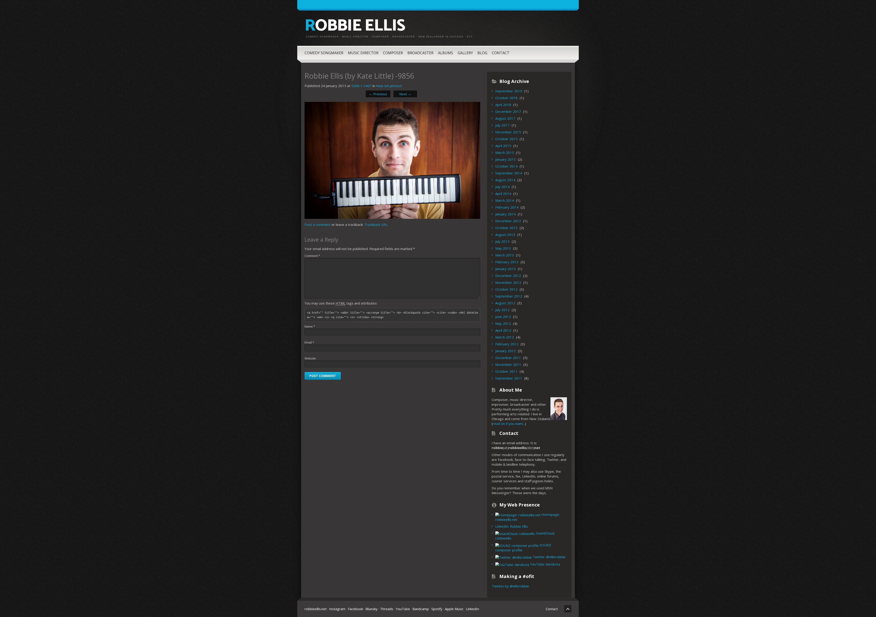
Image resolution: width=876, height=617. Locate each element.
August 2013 (505, 234)
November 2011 (508, 364)
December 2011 (508, 357)
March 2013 (504, 255)
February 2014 (507, 207)
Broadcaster (420, 52)
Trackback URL (376, 224)
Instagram (337, 609)
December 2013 (508, 221)
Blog (482, 52)
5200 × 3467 (361, 85)
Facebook (355, 609)
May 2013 (503, 248)
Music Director (363, 52)
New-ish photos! (389, 85)
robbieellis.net (316, 609)
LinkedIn (472, 609)
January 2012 (505, 351)
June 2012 (503, 316)
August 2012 (505, 303)
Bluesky (371, 609)
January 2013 (505, 268)
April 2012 (503, 330)
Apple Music (454, 609)
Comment (312, 256)
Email (309, 342)
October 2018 (506, 98)
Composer (393, 52)
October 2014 (506, 166)
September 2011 (508, 378)
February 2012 (507, 344)
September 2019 (508, 91)
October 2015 (506, 139)
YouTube (403, 609)
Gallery (465, 52)
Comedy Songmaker (324, 52)
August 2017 (505, 118)
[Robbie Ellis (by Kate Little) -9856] (392, 160)
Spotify (436, 609)
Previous (378, 94)
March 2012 (504, 337)
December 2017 (508, 111)
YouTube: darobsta (544, 564)
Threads (386, 609)
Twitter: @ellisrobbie (549, 557)
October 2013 (506, 227)
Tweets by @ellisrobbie (510, 586)
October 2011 (506, 371)
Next (405, 94)
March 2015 (504, 152)
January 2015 (505, 159)
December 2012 (508, 275)
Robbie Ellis (355, 26)
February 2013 (507, 262)
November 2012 (508, 282)
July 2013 (502, 241)
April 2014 (503, 193)
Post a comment (318, 224)
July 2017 (502, 125)
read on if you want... (509, 423)
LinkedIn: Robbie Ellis (511, 526)
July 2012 (502, 309)
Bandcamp (420, 609)
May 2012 (503, 323)
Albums (445, 52)
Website (310, 358)
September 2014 (508, 173)
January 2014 (505, 214)
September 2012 (508, 296)
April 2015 (503, 145)
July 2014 (502, 186)
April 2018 (503, 104)
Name (310, 326)
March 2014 (504, 200)
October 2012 (506, 289)
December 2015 (508, 132)
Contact (500, 52)
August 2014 (505, 180)
